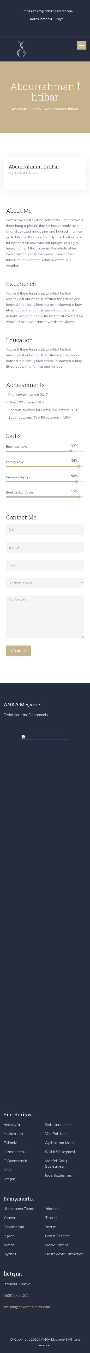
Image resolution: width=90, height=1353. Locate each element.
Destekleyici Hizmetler (64, 1254)
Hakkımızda (13, 1133)
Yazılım (50, 1227)
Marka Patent (56, 1245)
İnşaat (9, 1236)
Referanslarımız (58, 1124)
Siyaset (10, 1254)
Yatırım (9, 1218)
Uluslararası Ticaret (20, 1208)
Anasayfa (12, 1124)
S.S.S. (8, 1170)
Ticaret (51, 1218)
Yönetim (52, 1208)
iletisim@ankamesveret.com (52, 11)
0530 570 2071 (16, 1295)
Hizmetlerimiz (15, 1152)
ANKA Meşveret (53, 1339)
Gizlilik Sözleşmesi (60, 1152)
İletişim (9, 1179)
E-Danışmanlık (15, 1161)
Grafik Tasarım (57, 1236)
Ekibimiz (10, 1142)
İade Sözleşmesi (58, 1175)
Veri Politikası (56, 1133)
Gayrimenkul (14, 1227)
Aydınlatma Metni (59, 1142)
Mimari (9, 1245)
